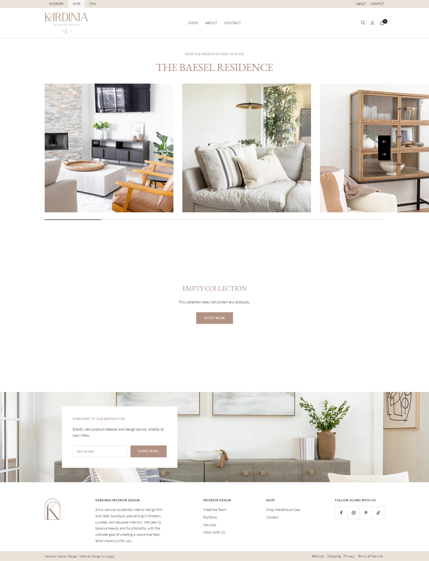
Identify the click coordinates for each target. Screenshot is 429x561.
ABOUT (211, 23)
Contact (377, 4)
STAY (92, 4)
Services (209, 525)
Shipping (334, 556)
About (361, 4)
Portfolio (210, 517)
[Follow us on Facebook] (341, 512)
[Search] (363, 23)
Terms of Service (370, 556)
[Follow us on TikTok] (378, 512)
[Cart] (382, 23)
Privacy (349, 556)
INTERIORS (56, 4)
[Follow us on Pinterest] (366, 512)
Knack (110, 556)
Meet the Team (214, 509)
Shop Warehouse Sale (283, 509)
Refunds (318, 556)
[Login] (372, 23)
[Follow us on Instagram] (353, 512)
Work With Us (214, 532)
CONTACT (232, 23)
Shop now (214, 318)
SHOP (76, 4)
